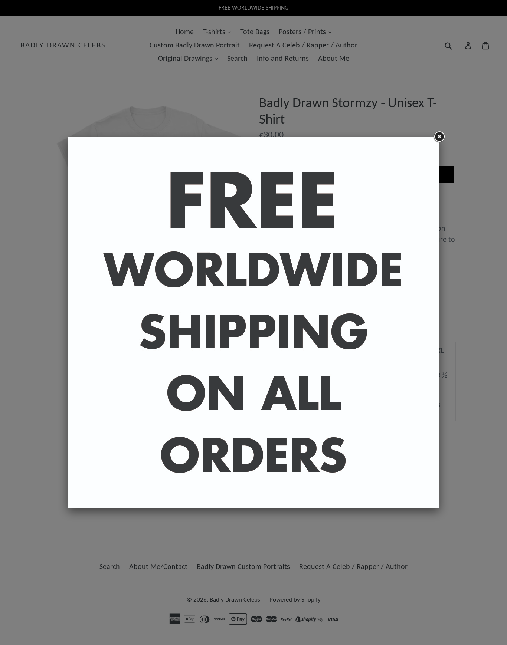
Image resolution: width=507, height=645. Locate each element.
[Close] (439, 137)
